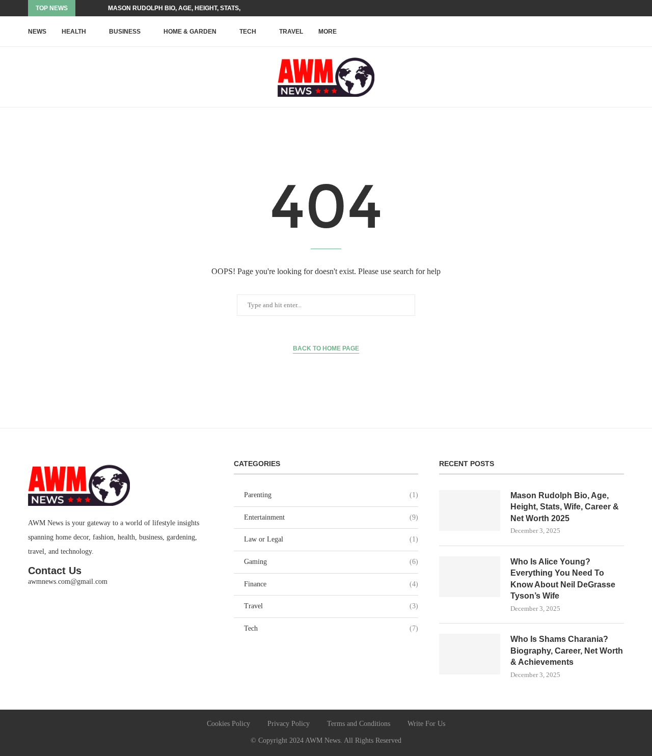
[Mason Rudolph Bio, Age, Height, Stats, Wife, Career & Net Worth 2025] (469, 510)
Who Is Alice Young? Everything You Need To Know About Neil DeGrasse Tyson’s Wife (562, 578)
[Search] (619, 31)
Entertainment (331, 517)
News (37, 31)
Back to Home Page (326, 348)
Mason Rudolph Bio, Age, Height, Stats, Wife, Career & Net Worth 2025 (564, 507)
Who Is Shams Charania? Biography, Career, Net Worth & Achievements (566, 650)
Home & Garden (190, 31)
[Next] (98, 8)
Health (74, 31)
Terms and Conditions (358, 723)
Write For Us (426, 723)
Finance (331, 584)
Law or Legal (331, 539)
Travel (291, 31)
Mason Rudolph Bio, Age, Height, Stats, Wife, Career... (199, 8)
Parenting (331, 495)
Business (125, 31)
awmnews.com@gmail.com (67, 581)
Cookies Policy (228, 723)
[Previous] (85, 8)
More (327, 31)
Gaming (331, 561)
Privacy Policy (288, 723)
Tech (247, 31)
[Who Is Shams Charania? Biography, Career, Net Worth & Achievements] (469, 654)
